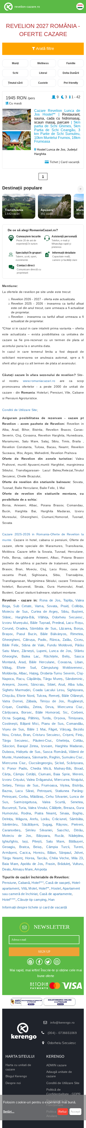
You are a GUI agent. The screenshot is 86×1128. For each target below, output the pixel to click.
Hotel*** (37, 883)
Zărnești (28, 651)
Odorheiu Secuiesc (67, 617)
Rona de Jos (49, 600)
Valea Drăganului (39, 779)
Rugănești (75, 701)
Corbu (23, 796)
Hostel (56, 888)
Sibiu (65, 611)
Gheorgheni (11, 639)
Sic (65, 712)
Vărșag (65, 729)
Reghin (54, 757)
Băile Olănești (72, 696)
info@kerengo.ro (62, 1022)
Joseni (23, 684)
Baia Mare (10, 864)
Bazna (7, 791)
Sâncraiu (37, 684)
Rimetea (76, 634)
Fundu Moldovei (59, 645)
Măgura (21, 819)
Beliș (66, 656)
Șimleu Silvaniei (38, 830)
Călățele (55, 808)
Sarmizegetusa (25, 802)
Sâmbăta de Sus (43, 628)
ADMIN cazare (56, 1065)
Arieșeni (8, 684)
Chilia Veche (59, 858)
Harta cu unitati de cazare (18, 1067)
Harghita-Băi (24, 617)
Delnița (7, 819)
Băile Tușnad (40, 623)
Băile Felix (10, 645)
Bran (26, 735)
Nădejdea (76, 835)
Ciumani (44, 774)
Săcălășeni (30, 824)
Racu (20, 679)
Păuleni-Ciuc (42, 740)
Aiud (61, 684)
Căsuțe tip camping (31, 899)
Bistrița (77, 785)
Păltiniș (33, 718)
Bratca (24, 847)
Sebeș (7, 785)
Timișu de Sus (26, 785)
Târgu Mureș (53, 679)
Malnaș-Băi (62, 768)
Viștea (64, 785)
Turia (22, 808)
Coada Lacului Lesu (48, 690)
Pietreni (77, 824)
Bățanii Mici (29, 723)
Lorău (45, 819)
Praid (65, 606)
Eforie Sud (26, 667)
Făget (53, 729)
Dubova (8, 752)
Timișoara (75, 718)
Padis (42, 639)
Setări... (8, 1111)
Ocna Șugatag (13, 718)
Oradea (21, 628)
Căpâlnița (34, 679)
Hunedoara (21, 757)
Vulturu (78, 864)
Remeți (54, 696)
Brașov (7, 634)
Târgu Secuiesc (15, 740)
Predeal (58, 623)
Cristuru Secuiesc (46, 735)
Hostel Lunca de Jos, (51, 149)
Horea (29, 858)
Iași (25, 841)
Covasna (64, 662)
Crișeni (68, 735)
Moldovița (9, 673)
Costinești (9, 723)
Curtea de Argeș (44, 611)
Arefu (34, 819)
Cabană (24, 883)
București (9, 808)
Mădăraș (36, 796)
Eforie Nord (25, 696)
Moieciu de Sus (15, 611)
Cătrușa (29, 639)
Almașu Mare (23, 869)
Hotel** (44, 888)
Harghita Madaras (69, 746)
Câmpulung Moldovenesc (62, 667)
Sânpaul (65, 852)
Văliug (6, 667)
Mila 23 (77, 858)
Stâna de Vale (33, 645)
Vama (39, 606)
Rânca (55, 639)
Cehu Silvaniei (56, 796)
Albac (23, 673)
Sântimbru (10, 824)
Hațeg (33, 673)
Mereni (78, 774)
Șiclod (59, 763)
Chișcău (8, 696)
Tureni (78, 847)
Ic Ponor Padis (14, 768)
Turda (46, 718)
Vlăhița (43, 617)
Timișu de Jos (52, 701)
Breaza (69, 808)
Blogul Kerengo (16, 1076)
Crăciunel (59, 819)
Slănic (6, 617)
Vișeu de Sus (13, 729)
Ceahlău (22, 707)
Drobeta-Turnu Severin (57, 673)
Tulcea (42, 696)
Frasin (50, 864)
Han (51, 899)
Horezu (38, 852)
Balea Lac (30, 656)
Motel (32, 888)
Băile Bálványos (53, 634)
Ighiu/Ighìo (10, 841)
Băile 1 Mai (36, 729)
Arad (22, 662)
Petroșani (44, 791)
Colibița (77, 606)
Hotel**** (9, 899)
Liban (79, 662)
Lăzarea (65, 628)
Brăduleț (64, 864)
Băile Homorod (47, 712)
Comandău (74, 723)
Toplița (68, 600)
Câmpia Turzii (57, 847)
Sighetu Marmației (16, 690)
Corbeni (77, 712)
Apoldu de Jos (32, 864)
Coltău (78, 740)
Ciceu (78, 639)
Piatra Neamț (45, 813)
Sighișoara (75, 690)
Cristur (16, 735)
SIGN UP (44, 951)
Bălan (51, 852)
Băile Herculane (41, 662)
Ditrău (78, 830)
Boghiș (78, 813)
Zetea (37, 707)
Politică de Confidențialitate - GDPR (63, 1092)
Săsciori (8, 746)
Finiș (79, 735)
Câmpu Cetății (24, 774)
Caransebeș (11, 830)
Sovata (52, 606)
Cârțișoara (10, 712)
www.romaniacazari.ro (39, 381)
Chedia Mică (40, 768)
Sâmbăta (76, 819)
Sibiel (51, 684)
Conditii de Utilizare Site (19, 410)
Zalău (67, 639)
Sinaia (64, 813)
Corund (7, 628)
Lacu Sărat (24, 791)
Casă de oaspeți (57, 883)
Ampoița (40, 869)
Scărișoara (75, 763)
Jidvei (78, 852)
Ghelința (62, 740)
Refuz (62, 1111)
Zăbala (31, 701)
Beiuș (37, 847)
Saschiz (63, 830)
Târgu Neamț (12, 858)
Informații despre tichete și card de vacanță (34, 907)
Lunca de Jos (60, 651)
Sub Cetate (22, 606)
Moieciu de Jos (16, 835)
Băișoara (43, 835)
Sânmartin (39, 757)
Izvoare (46, 746)
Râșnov (61, 824)
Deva (49, 707)
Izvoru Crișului (13, 779)
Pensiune (9, 883)
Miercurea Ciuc (70, 707)
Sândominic (74, 679)
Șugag (47, 824)
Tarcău (42, 858)
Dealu (6, 869)
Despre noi (13, 1083)
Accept (75, 1111)
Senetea (77, 802)
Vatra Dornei (12, 701)
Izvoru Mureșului (15, 623)
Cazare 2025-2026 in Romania (25, 534)
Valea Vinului (37, 808)
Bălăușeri (76, 841)
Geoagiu (8, 847)
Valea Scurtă (53, 802)
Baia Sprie (61, 774)
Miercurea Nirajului (68, 779)
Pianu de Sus (52, 723)
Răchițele (51, 656)
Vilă (24, 888)
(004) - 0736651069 (62, 1033)
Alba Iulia (75, 684)
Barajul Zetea (27, 746)
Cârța (6, 774)
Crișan (7, 707)
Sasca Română (55, 752)
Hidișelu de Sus (28, 752)
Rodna (26, 813)
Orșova (59, 718)
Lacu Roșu (74, 623)
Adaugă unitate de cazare (59, 1074)
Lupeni (42, 651)
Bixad (78, 768)
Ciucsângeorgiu (40, 763)
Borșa (78, 628)
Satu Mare (55, 841)
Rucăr (59, 835)
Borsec (26, 712)
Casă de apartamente (55, 894)
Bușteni (77, 611)
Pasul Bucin (26, 634)
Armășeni (9, 852)
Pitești (36, 841)
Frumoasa (49, 785)
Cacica (25, 852)
